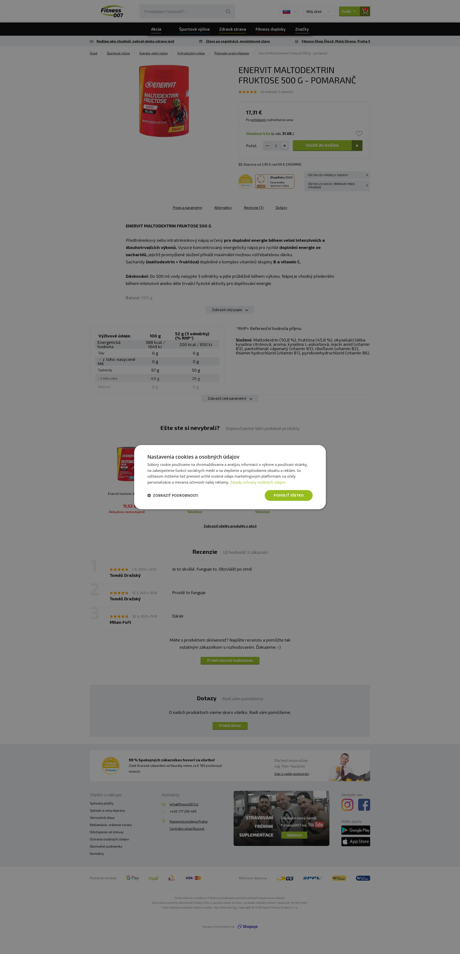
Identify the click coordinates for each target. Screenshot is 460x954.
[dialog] (230, 477)
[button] (172, 495)
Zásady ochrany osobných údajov (258, 482)
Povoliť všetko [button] (289, 495)
